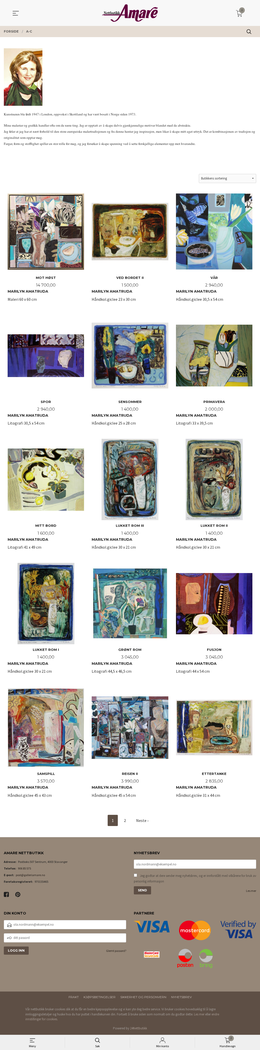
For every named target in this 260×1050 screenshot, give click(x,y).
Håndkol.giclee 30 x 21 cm (118, 536)
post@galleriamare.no (30, 875)
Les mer (251, 891)
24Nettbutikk (138, 1028)
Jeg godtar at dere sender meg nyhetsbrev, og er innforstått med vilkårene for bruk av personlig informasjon (195, 878)
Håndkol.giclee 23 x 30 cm (118, 289)
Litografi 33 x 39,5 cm (200, 413)
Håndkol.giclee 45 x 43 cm (31, 785)
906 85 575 (24, 868)
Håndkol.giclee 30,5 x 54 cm (199, 289)
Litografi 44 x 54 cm (199, 661)
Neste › (142, 820)
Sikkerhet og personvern (143, 997)
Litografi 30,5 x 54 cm (31, 413)
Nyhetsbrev (181, 997)
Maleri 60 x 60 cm (32, 289)
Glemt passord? (116, 951)
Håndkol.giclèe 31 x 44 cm (201, 785)
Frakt (74, 997)
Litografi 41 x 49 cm (32, 536)
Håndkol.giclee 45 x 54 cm (115, 785)
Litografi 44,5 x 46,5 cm (116, 661)
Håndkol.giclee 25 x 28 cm (117, 413)
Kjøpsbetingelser (100, 997)
